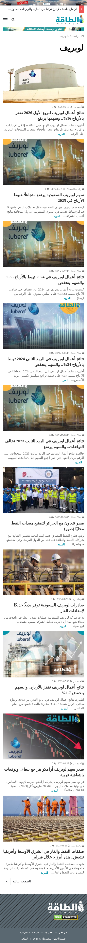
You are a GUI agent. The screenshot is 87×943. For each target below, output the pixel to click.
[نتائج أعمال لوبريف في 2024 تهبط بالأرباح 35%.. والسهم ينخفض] (43, 244)
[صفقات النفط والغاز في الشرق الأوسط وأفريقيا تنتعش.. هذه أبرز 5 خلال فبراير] (43, 819)
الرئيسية (75, 36)
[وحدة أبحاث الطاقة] (43, 28)
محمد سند (76, 845)
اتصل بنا (49, 932)
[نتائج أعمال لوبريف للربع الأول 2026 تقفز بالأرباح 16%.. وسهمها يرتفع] (43, 80)
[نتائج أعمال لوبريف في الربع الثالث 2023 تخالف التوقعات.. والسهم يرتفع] (43, 408)
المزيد (61, 134)
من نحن (62, 932)
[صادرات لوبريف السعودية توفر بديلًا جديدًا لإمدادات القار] (43, 572)
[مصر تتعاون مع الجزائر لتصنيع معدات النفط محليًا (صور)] (43, 490)
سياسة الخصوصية (29, 932)
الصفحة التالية (22, 881)
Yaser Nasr (76, 271)
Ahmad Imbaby (74, 189)
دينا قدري (77, 599)
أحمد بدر (77, 107)
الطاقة (25, 938)
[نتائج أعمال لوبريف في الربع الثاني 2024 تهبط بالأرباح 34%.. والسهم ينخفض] (43, 326)
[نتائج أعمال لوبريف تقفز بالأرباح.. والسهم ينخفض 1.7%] (43, 654)
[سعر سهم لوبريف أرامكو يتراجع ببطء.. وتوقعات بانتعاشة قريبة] (43, 736)
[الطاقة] (70, 20)
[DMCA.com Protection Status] (66, 918)
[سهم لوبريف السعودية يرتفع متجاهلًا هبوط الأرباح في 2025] (43, 162)
